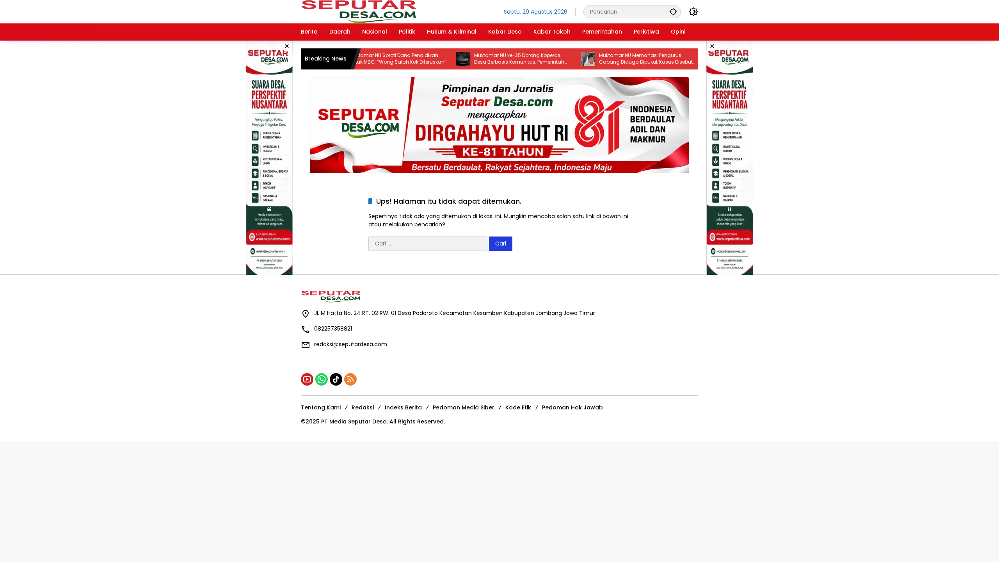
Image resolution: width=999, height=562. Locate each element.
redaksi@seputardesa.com (350, 344)
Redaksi (363, 407)
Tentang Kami (321, 407)
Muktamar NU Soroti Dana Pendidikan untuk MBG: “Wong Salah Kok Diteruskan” (379, 58)
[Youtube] (307, 379)
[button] (673, 11)
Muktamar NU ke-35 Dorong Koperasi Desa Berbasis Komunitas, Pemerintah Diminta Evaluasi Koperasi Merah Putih (500, 59)
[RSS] (350, 379)
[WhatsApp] (321, 379)
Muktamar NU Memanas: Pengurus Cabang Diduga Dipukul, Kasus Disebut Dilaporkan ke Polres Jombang (627, 59)
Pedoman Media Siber (463, 407)
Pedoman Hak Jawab (572, 407)
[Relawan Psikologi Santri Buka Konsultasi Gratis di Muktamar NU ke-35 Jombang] (694, 59)
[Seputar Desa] (360, 11)
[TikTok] (336, 379)
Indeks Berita (403, 407)
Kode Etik (518, 407)
